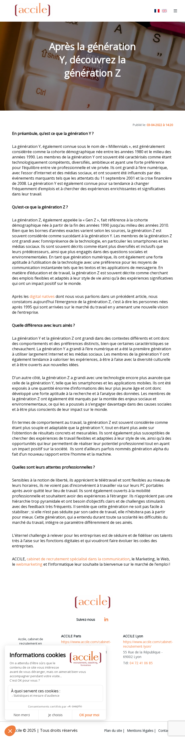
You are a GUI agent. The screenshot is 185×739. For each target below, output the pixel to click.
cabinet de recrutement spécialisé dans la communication (78, 559)
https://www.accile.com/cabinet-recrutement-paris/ (86, 644)
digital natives (42, 296)
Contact (164, 730)
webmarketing (29, 564)
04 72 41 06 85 (141, 663)
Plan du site (113, 730)
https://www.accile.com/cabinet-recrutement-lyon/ (148, 644)
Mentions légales (140, 730)
